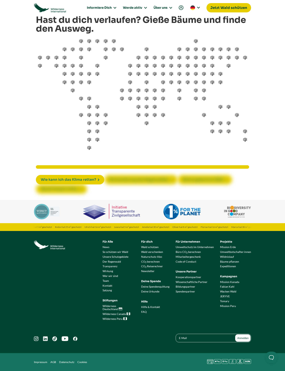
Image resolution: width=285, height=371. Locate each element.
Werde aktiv (134, 8)
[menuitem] (180, 7)
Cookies (82, 362)
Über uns (162, 8)
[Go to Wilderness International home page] (50, 7)
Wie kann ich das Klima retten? (68, 179)
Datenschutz (66, 362)
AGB (53, 362)
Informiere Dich (101, 8)
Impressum (40, 362)
